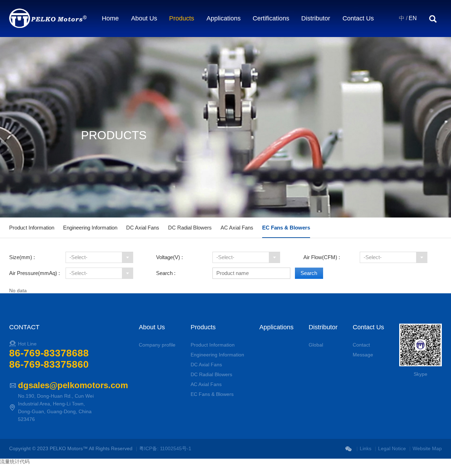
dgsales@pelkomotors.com (73, 385)
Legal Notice (392, 448)
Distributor (315, 18)
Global (316, 345)
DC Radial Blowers (190, 228)
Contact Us (358, 18)
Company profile (157, 345)
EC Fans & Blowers (286, 228)
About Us (144, 18)
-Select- (78, 257)
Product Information (31, 228)
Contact (361, 345)
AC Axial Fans (237, 228)
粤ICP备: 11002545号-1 (165, 448)
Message (363, 354)
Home (110, 18)
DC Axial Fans (142, 228)
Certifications (271, 18)
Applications (223, 18)
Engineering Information (90, 228)
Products (181, 18)
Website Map (427, 448)
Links (365, 448)
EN (413, 18)
